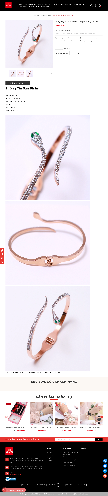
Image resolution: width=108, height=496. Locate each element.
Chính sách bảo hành (69, 465)
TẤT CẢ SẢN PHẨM (34, 4)
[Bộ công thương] (10, 479)
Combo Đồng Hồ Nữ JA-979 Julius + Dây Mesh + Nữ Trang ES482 (17, 427)
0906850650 (15, 474)
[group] (29, 44)
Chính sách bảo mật (69, 457)
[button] (101, 417)
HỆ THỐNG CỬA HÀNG (27, 6)
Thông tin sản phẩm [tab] (17, 83)
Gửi (99, 439)
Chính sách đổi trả (68, 462)
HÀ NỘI (61, 485)
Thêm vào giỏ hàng (62, 53)
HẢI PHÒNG (82, 485)
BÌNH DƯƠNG (71, 485)
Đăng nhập (50, 455)
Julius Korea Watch (86, 452)
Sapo (86, 494)
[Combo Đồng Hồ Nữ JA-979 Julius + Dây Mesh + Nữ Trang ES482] (17, 413)
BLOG (76, 4)
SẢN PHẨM (64, 4)
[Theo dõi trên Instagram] (2, 262)
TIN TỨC (82, 4)
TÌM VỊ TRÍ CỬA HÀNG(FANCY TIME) (34, 485)
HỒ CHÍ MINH (52, 485)
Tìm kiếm (49, 452)
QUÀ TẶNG (55, 4)
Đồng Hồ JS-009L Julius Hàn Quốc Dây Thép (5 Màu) (91, 427)
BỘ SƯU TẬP (46, 4)
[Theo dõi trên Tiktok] (2, 250)
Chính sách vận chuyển (70, 460)
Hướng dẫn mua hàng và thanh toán (70, 453)
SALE (70, 4)
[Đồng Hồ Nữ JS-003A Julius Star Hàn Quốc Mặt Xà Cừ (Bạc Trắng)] (41, 413)
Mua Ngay (76, 53)
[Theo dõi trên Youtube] (2, 258)
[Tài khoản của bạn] (96, 5)
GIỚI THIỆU (23, 4)
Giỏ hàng (49, 460)
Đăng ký (49, 458)
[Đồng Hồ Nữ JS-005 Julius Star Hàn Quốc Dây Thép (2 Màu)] (66, 413)
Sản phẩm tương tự (54, 397)
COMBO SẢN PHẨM (42, 6)
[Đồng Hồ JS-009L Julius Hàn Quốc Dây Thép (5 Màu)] (91, 413)
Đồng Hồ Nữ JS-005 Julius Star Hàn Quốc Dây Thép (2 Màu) (66, 427)
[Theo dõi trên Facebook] (2, 254)
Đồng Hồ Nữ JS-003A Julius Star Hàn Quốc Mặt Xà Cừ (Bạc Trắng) (41, 427)
